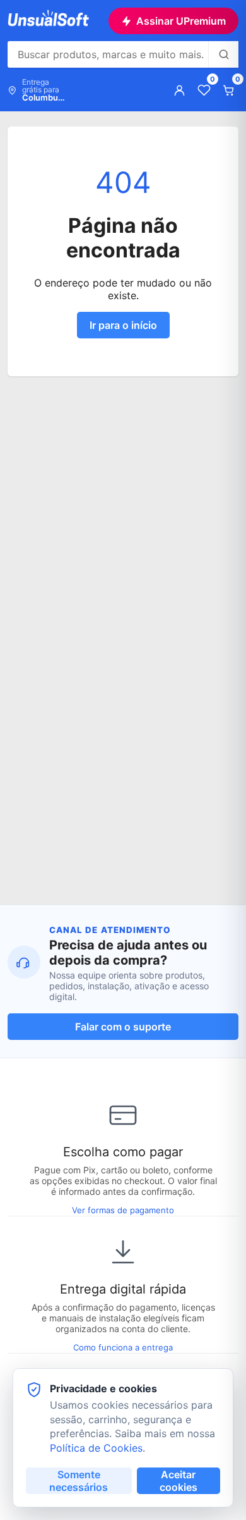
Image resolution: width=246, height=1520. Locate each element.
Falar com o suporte (123, 1026)
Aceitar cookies (178, 1480)
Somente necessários (78, 1480)
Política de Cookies (96, 1448)
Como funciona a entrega (123, 1347)
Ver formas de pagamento (123, 1210)
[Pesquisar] (223, 54)
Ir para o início (123, 325)
